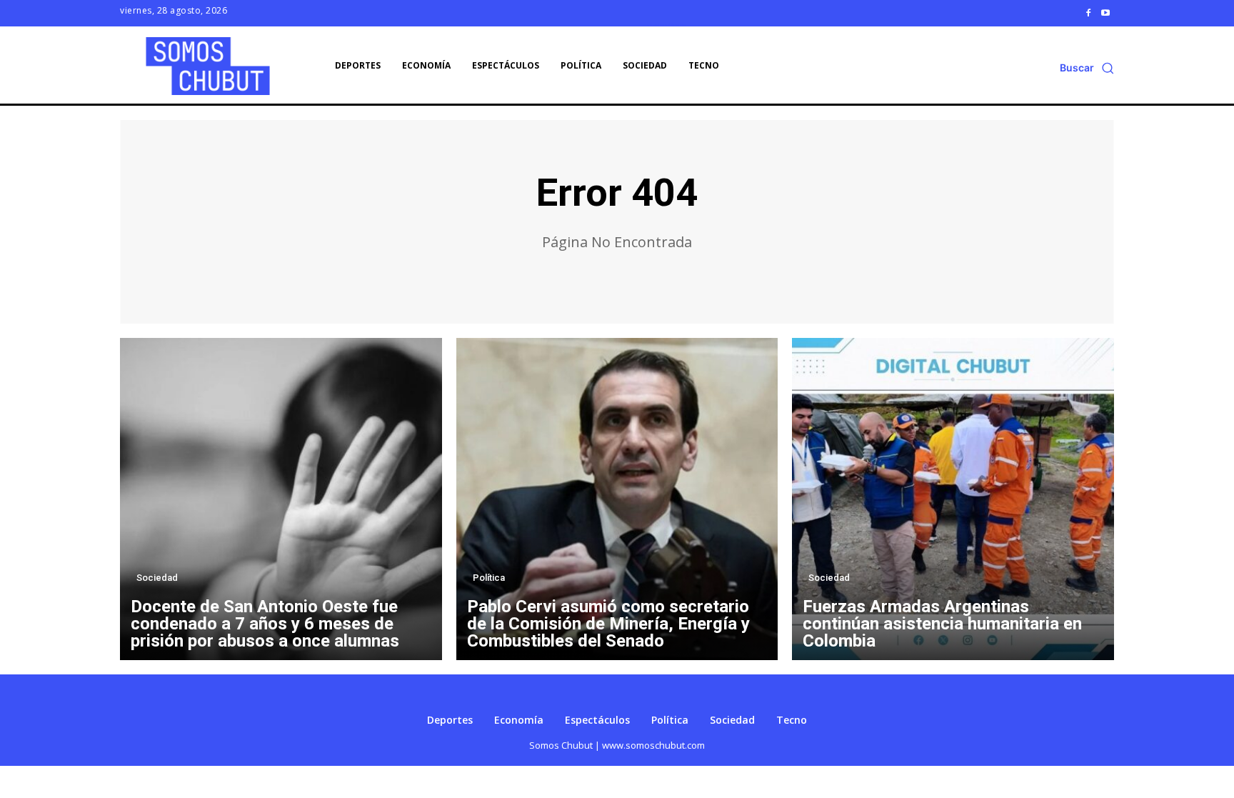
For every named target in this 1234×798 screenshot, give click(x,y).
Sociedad (157, 577)
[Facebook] (1088, 12)
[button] (1087, 67)
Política (489, 577)
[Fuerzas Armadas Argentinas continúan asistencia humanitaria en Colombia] (953, 499)
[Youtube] (1105, 12)
